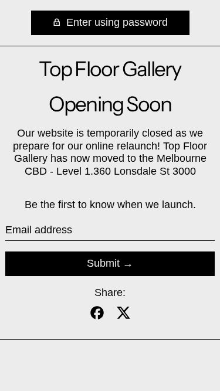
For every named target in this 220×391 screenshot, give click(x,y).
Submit (103, 263)
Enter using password (115, 22)
